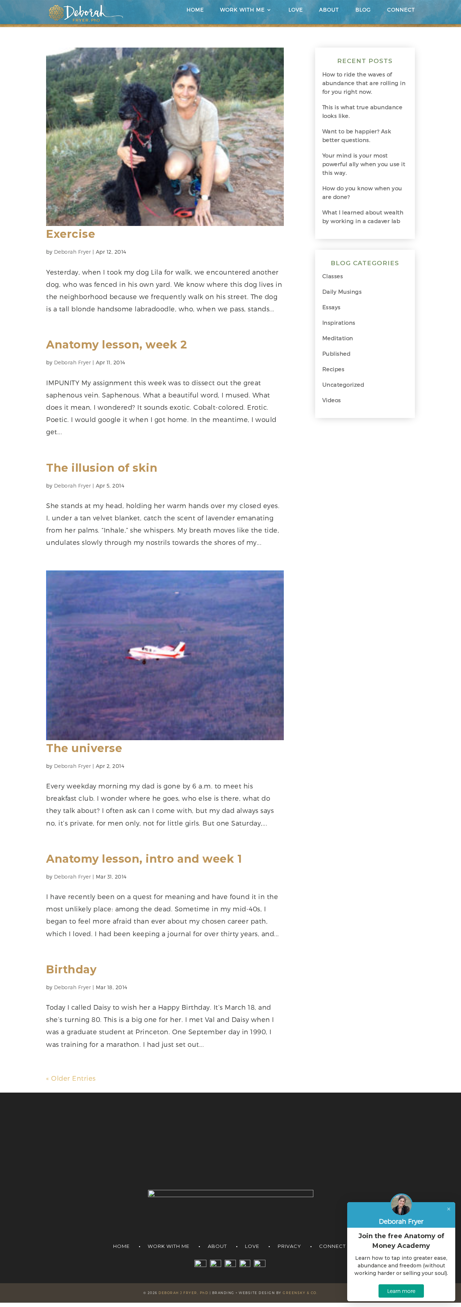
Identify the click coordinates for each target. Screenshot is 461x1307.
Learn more (401, 1291)
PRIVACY (289, 1246)
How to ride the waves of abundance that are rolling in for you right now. (364, 83)
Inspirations (338, 322)
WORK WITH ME (242, 10)
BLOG (363, 10)
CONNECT (401, 10)
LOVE (295, 10)
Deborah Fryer (72, 252)
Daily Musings (342, 291)
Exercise (70, 234)
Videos (331, 400)
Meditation (337, 338)
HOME (195, 10)
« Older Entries (71, 1078)
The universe (84, 748)
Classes (332, 276)
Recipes (333, 369)
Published (336, 353)
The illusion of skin (101, 468)
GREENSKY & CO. (300, 1293)
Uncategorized (343, 384)
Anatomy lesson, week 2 (116, 344)
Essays (331, 307)
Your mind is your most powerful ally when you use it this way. (364, 164)
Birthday (71, 969)
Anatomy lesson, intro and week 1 (144, 859)
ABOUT (329, 10)
